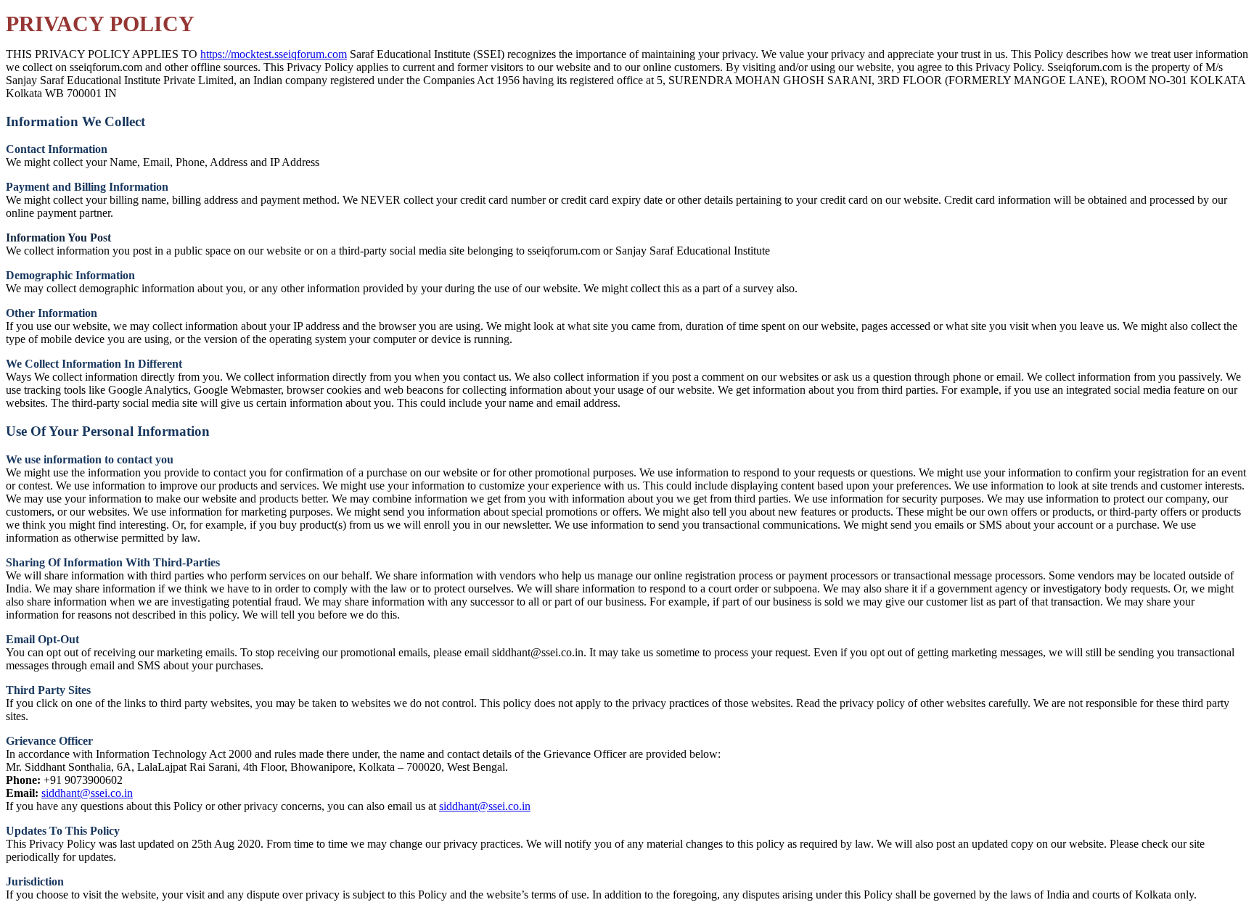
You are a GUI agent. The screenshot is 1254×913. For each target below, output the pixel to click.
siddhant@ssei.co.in (87, 793)
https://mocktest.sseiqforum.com (273, 54)
